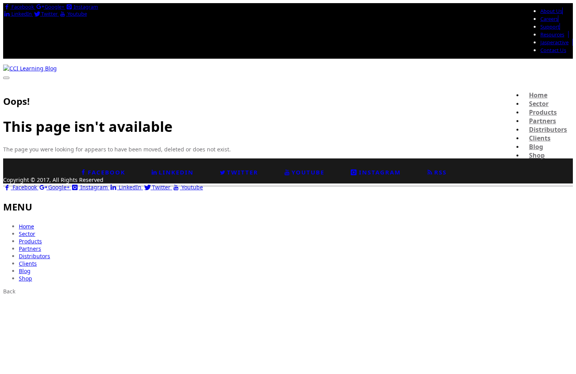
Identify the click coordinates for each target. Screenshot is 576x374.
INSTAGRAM (380, 172)
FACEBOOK (106, 172)
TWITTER (242, 172)
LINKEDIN (176, 172)
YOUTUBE (308, 172)
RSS (440, 172)
